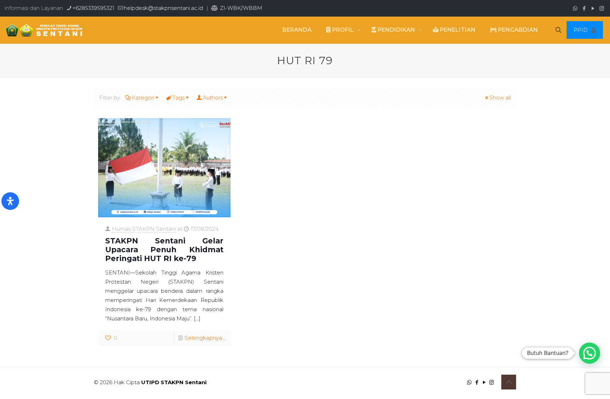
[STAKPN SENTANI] (42, 30)
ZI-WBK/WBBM (240, 8)
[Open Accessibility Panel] (10, 201)
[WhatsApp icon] (575, 8)
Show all (500, 97)
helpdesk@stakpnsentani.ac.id (163, 8)
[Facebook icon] (584, 8)
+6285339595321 (93, 8)
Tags (178, 97)
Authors (213, 97)
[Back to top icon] (508, 382)
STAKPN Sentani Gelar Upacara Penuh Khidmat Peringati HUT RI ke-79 (164, 249)
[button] (589, 353)
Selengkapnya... (205, 337)
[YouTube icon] (593, 8)
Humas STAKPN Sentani (144, 228)
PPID (581, 29)
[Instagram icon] (601, 8)
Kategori (143, 97)
